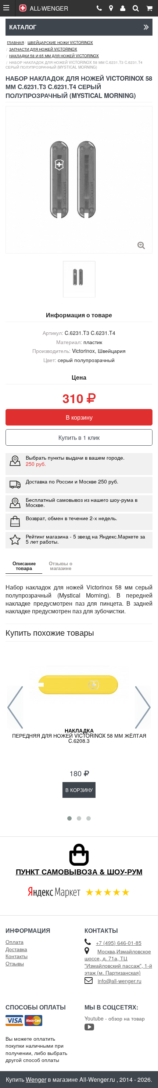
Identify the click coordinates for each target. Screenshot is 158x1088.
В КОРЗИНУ (79, 789)
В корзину (79, 417)
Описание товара (24, 566)
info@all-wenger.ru (119, 981)
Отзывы (15, 963)
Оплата (15, 941)
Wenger (36, 1079)
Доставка (16, 949)
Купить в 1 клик (79, 437)
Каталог (22, 27)
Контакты (17, 956)
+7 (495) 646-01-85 (118, 942)
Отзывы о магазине (60, 566)
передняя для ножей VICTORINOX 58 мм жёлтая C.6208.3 (79, 735)
